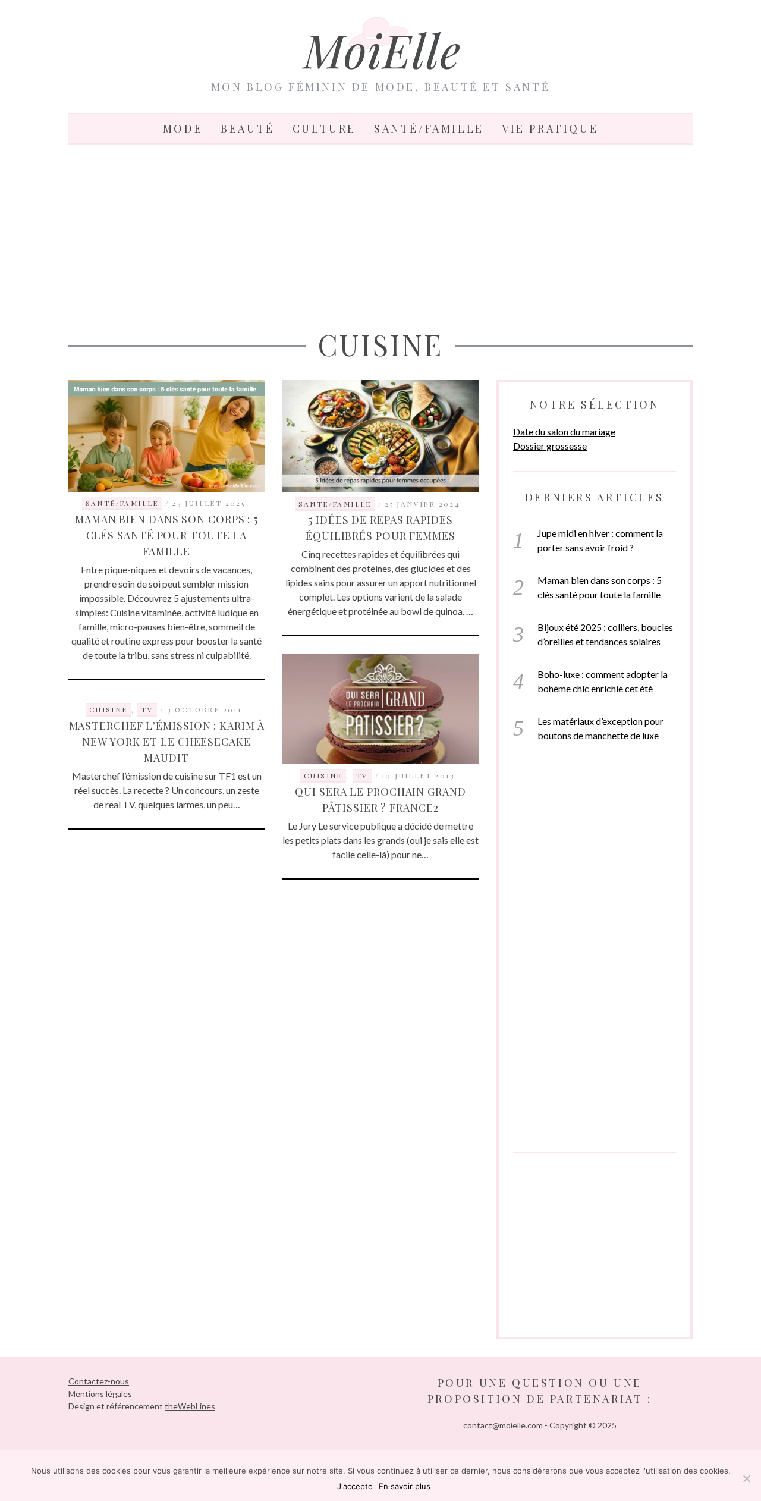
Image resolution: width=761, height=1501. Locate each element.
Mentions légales (100, 1394)
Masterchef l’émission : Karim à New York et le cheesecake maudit (167, 741)
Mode (183, 128)
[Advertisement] (380, 234)
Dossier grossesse (550, 445)
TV (362, 775)
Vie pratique (550, 128)
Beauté (248, 128)
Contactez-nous (98, 1381)
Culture (324, 128)
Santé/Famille (429, 128)
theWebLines (190, 1406)
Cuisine (323, 775)
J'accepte (355, 1486)
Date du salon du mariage (564, 431)
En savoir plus (404, 1486)
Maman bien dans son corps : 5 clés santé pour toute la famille (166, 535)
